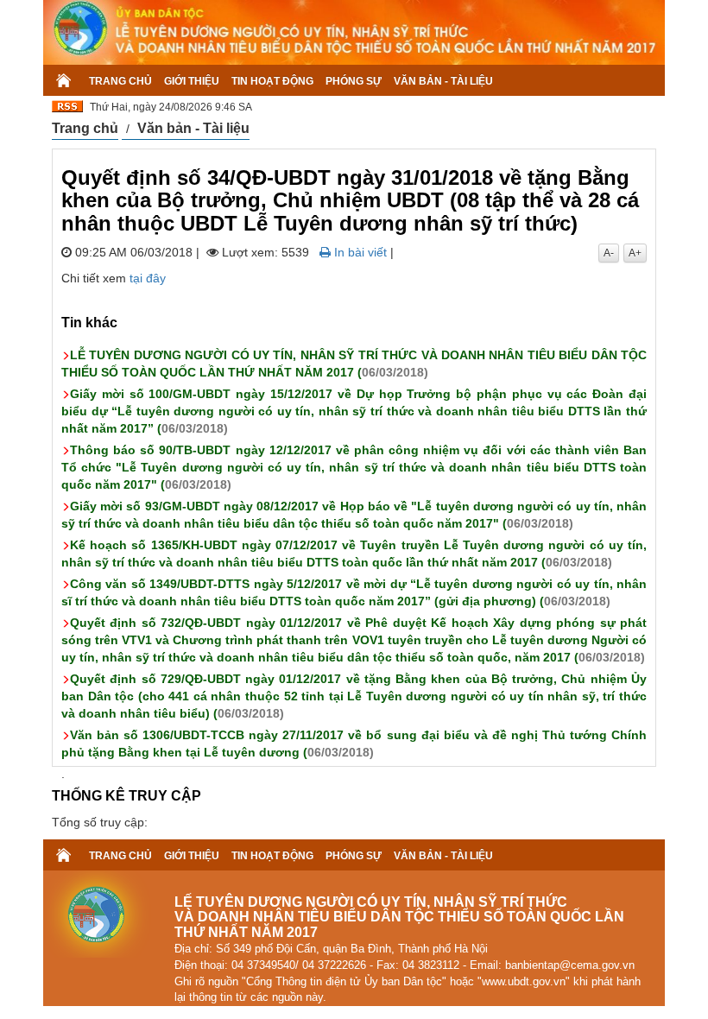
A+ (635, 253)
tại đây (148, 278)
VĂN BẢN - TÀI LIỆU (443, 81)
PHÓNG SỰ (354, 81)
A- (609, 253)
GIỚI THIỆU (191, 81)
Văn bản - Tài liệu (193, 128)
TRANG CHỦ (120, 81)
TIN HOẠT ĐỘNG (272, 81)
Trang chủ (85, 128)
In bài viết (359, 252)
